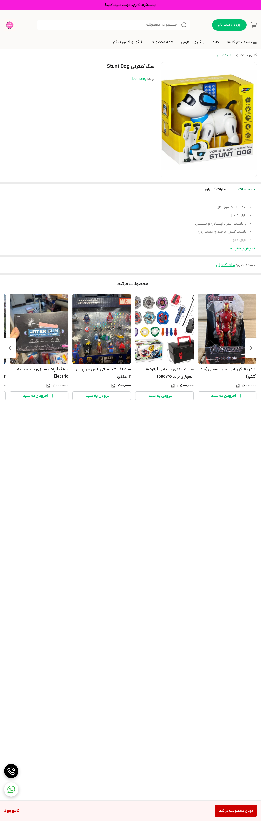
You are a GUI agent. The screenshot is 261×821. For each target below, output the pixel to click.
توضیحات (246, 189)
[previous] (251, 348)
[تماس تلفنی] (11, 771)
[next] (10, 348)
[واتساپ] (11, 789)
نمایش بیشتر (245, 248)
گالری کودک (248, 55)
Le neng (139, 78)
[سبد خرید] (254, 25)
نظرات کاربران (215, 189)
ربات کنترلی (225, 55)
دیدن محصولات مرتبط (236, 810)
